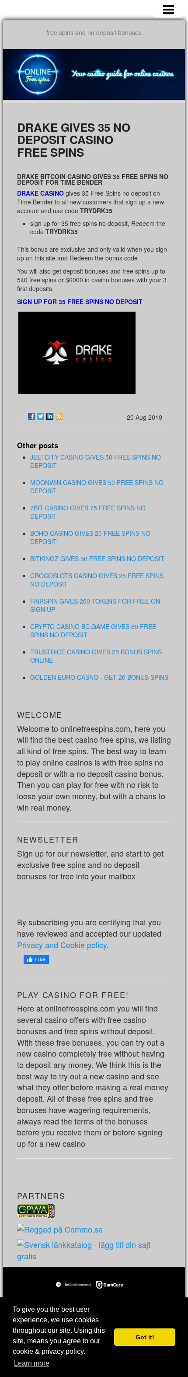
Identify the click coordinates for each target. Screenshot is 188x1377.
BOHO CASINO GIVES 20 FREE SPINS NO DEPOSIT (90, 537)
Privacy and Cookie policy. (63, 944)
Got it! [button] (145, 1337)
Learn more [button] (31, 1363)
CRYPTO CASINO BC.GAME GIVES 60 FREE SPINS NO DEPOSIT (93, 630)
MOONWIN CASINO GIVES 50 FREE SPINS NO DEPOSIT (97, 486)
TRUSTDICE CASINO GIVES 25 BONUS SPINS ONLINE (96, 655)
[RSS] (59, 416)
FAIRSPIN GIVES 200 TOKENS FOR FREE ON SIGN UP (95, 605)
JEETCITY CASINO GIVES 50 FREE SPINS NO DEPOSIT (95, 461)
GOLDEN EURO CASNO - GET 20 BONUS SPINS (99, 677)
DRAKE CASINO (40, 193)
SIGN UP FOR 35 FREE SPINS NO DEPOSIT (80, 301)
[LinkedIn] (49, 416)
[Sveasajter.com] (94, 1249)
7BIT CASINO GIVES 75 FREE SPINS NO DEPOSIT (88, 511)
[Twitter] (40, 416)
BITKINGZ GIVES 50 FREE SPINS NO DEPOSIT (97, 558)
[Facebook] (31, 416)
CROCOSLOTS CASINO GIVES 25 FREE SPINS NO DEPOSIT (97, 579)
